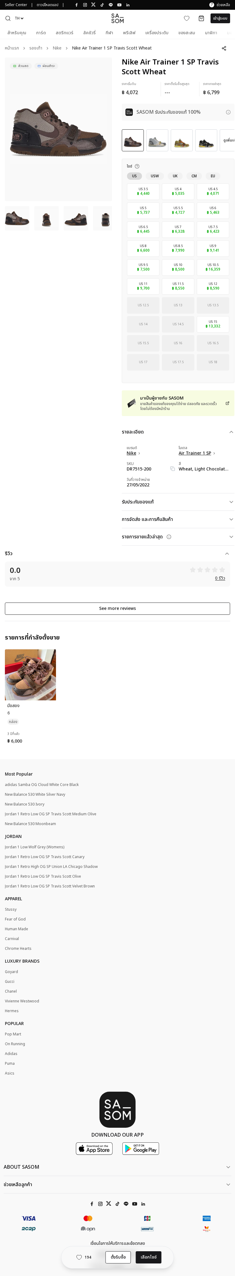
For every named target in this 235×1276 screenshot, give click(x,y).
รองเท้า (35, 48)
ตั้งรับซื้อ (118, 1257)
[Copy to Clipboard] (172, 468)
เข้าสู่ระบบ (220, 18)
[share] (224, 48)
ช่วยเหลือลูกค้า (18, 1184)
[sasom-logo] (117, 18)
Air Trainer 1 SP (195, 453)
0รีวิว (220, 578)
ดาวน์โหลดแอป (47, 4)
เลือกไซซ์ (149, 1257)
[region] (58, 129)
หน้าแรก (12, 48)
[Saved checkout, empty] (201, 18)
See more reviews (117, 608)
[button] (8, 18)
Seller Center (16, 4)
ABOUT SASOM (21, 1167)
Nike (57, 48)
